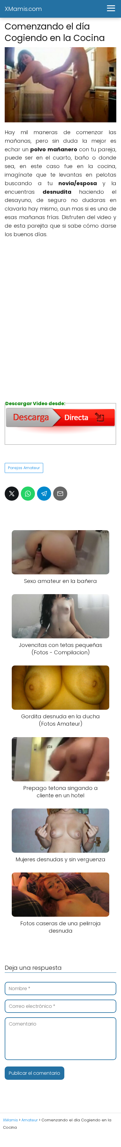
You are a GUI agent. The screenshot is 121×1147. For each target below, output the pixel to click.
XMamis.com (23, 9)
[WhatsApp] (28, 494)
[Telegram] (44, 494)
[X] (12, 494)
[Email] (60, 494)
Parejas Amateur (24, 468)
